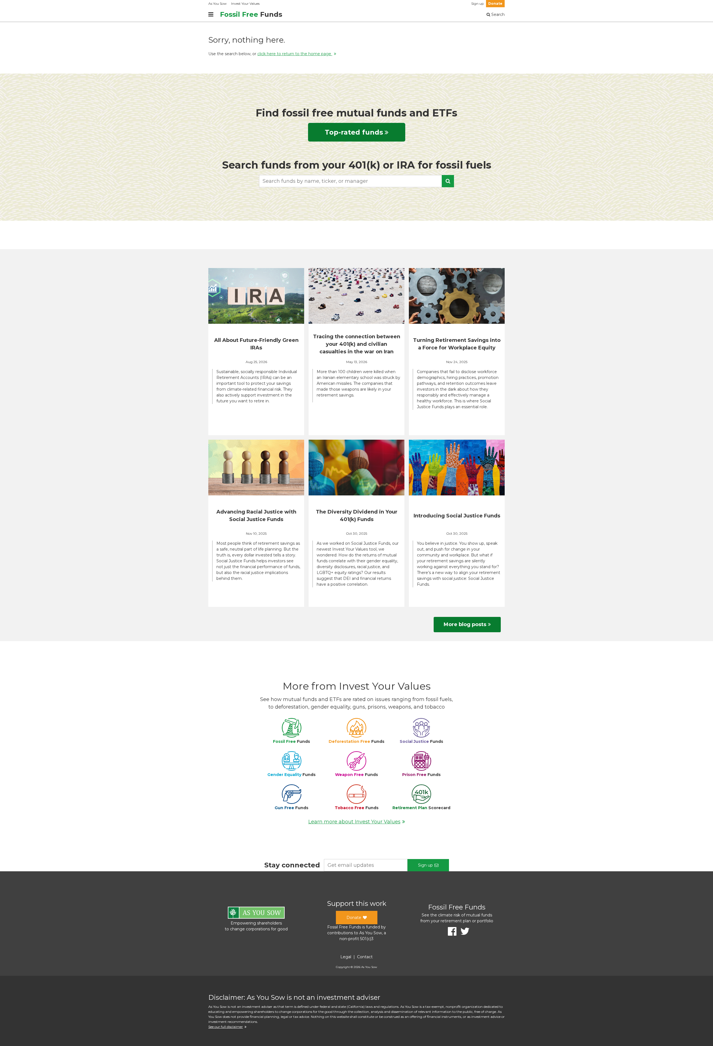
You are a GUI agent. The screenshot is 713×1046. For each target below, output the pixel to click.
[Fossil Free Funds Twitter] (463, 931)
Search (497, 14)
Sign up (477, 3)
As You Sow (217, 3)
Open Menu (210, 14)
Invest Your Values (245, 3)
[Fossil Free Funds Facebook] (450, 931)
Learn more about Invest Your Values (354, 822)
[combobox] (356, 181)
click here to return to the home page (294, 53)
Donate (495, 3)
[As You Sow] (256, 913)
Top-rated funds (354, 132)
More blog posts (465, 624)
